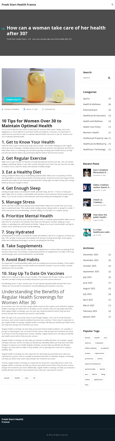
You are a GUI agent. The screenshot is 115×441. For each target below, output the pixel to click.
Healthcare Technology (94, 149)
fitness (87, 338)
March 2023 (88, 305)
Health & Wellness (92, 104)
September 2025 (91, 271)
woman (7, 378)
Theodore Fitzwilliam (11, 109)
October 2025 (89, 265)
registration (99, 353)
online (87, 380)
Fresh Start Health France (19, 4)
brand (100, 359)
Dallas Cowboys (91, 348)
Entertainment (90, 109)
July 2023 (87, 294)
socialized (104, 348)
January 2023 (89, 316)
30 (34, 378)
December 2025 (90, 254)
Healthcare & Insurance (94, 115)
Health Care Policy (92, 126)
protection (89, 359)
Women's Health (13, 100)
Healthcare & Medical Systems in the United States (95, 143)
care (26, 378)
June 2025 (87, 282)
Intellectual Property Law (95, 138)
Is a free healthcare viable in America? (101, 232)
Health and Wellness (93, 121)
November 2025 (90, 260)
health (17, 378)
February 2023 (90, 311)
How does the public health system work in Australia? (100, 218)
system (102, 369)
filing (103, 374)
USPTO (94, 374)
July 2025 (87, 277)
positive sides (90, 369)
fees (86, 385)
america (88, 343)
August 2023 (89, 288)
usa (86, 374)
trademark (99, 343)
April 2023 (88, 299)
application (98, 380)
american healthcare (93, 364)
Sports (86, 98)
